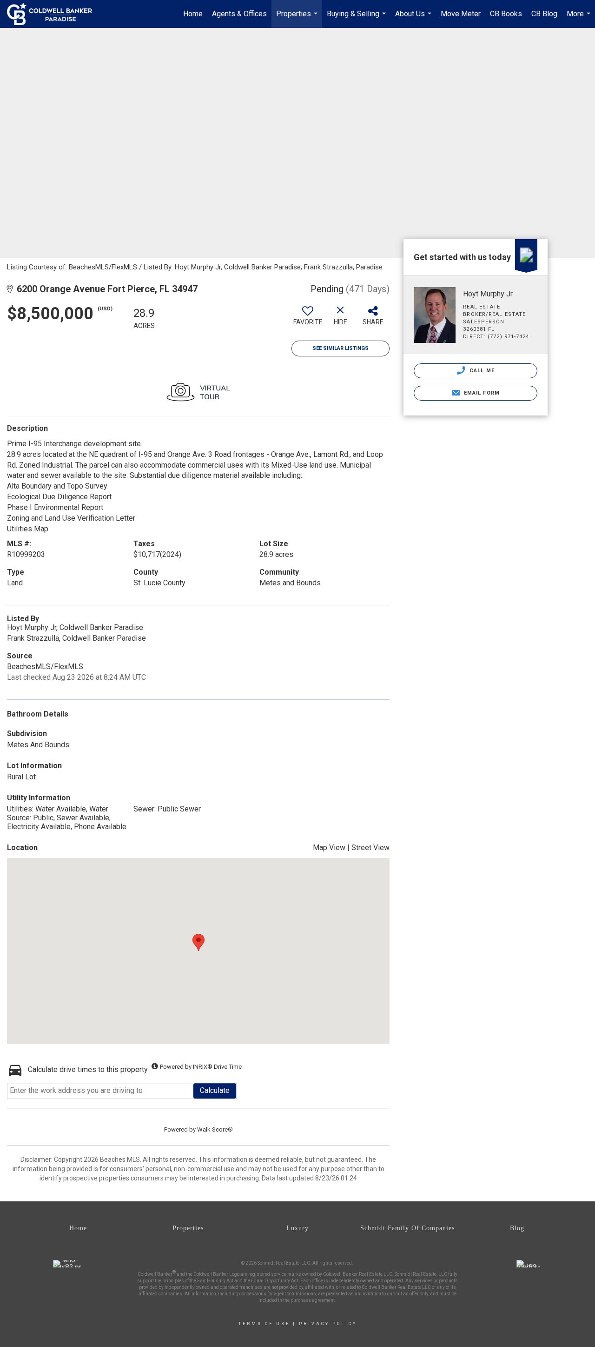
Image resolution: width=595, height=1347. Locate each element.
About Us (414, 18)
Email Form (481, 393)
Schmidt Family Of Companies (407, 1228)
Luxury (297, 1228)
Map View (329, 847)
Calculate (215, 1090)
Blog (517, 1228)
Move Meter (461, 13)
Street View (370, 847)
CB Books (506, 13)
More (580, 18)
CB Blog (544, 13)
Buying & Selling (357, 18)
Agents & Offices (239, 13)
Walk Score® (215, 1129)
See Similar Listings (340, 348)
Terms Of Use (264, 1323)
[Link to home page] (54, 14)
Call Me (481, 371)
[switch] (307, 319)
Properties (298, 18)
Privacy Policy (328, 1323)
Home (193, 13)
